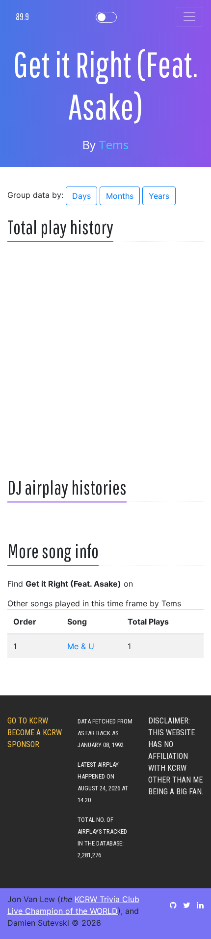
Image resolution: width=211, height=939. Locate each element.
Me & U (80, 646)
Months (119, 196)
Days (81, 196)
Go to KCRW (27, 720)
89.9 (22, 16)
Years (159, 196)
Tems (114, 144)
